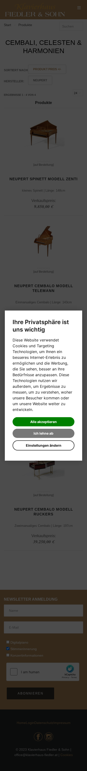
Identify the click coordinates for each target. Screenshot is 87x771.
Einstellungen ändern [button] (43, 445)
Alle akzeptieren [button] (43, 422)
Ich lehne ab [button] (43, 433)
